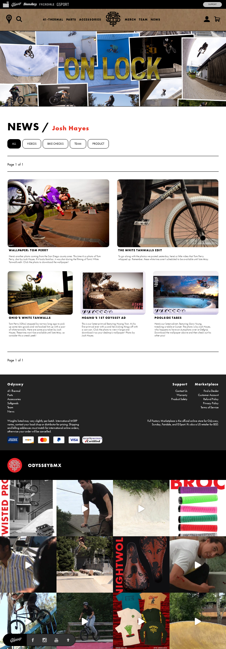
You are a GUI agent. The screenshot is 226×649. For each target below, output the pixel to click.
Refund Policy (211, 399)
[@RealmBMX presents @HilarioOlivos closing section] (28, 621)
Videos (31, 144)
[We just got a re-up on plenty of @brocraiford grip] (198, 508)
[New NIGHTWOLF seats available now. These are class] (141, 564)
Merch (130, 19)
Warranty (182, 395)
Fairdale (166, 424)
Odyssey (15, 384)
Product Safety (179, 399)
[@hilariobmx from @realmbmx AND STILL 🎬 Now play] (28, 564)
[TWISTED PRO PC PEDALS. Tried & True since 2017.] (28, 508)
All (14, 144)
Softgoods (13, 403)
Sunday (156, 424)
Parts (71, 19)
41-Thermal (53, 19)
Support (212, 4)
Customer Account (208, 395)
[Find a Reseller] (9, 19)
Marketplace (207, 384)
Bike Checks (55, 144)
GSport (181, 424)
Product (98, 144)
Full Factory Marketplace (161, 421)
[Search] (19, 19)
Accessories (90, 19)
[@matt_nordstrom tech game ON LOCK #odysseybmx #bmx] (84, 508)
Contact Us (181, 391)
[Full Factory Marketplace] (5, 3)
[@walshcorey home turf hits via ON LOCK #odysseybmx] (141, 508)
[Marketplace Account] (207, 19)
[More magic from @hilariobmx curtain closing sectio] (198, 564)
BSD (215, 424)
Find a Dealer (211, 391)
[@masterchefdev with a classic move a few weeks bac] (84, 564)
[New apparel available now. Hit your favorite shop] (141, 621)
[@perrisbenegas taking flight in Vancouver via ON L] (84, 621)
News (155, 19)
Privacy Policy (211, 403)
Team (143, 19)
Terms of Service (210, 407)
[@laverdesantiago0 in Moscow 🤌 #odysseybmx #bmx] (198, 621)
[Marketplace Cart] (217, 19)
